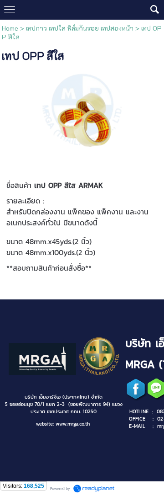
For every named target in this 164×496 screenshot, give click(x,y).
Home (10, 28)
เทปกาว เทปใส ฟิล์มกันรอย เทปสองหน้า (79, 28)
